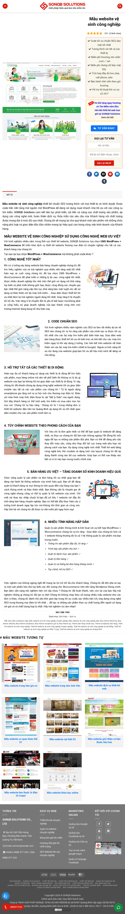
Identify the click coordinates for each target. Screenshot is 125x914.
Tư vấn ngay (105, 128)
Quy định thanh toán (73, 899)
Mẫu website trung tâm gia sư (21, 685)
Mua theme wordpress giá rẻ (46, 624)
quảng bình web (110, 885)
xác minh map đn (62, 883)
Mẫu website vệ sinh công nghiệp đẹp (84, 621)
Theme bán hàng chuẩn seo (83, 624)
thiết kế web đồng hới (82, 883)
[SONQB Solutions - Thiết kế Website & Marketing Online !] (62, 6)
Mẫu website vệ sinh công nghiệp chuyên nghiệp (48, 621)
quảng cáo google (31, 881)
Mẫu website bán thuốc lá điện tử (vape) (20, 794)
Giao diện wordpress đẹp (18, 621)
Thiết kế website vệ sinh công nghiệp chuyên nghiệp (51, 627)
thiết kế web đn (87, 881)
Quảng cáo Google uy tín (78, 826)
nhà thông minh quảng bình (76, 887)
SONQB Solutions (24, 212)
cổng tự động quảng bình (49, 887)
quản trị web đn (22, 883)
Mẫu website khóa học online (62, 792)
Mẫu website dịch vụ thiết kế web (104, 687)
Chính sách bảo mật (51, 899)
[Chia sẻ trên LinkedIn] (117, 174)
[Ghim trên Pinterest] (110, 174)
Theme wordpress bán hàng (106, 624)
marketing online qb (41, 885)
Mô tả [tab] (10, 195)
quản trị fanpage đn (68, 881)
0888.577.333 (21, 852)
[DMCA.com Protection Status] (62, 909)
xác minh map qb (102, 883)
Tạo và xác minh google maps (77, 852)
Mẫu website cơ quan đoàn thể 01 (20, 741)
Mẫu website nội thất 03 (62, 739)
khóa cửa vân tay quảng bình (67, 885)
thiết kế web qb (49, 881)
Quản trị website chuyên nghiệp (48, 831)
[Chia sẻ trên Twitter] (96, 174)
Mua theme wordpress (25, 624)
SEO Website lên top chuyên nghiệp (50, 854)
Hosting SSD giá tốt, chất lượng (50, 845)
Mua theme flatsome (108, 621)
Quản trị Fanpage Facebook (77, 861)
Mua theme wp (65, 624)
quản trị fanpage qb (105, 881)
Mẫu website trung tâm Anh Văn (62, 685)
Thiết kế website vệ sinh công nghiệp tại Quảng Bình (80, 629)
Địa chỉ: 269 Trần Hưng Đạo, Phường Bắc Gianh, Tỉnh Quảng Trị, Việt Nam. (17, 836)
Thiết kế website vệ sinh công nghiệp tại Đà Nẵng (93, 627)
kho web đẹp (15, 881)
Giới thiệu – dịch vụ (67, 616)
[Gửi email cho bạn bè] (103, 174)
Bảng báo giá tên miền (51, 837)
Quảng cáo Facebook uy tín (77, 835)
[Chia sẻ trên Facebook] (89, 174)
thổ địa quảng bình (92, 885)
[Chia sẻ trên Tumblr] (104, 181)
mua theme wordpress (42, 883)
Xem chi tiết (107, 117)
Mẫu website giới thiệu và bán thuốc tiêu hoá (104, 741)
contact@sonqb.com (23, 846)
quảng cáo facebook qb (19, 885)
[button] (5, 6)
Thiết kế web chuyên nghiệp (50, 822)
